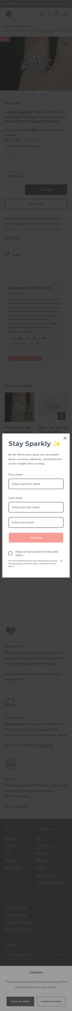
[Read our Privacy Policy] (61, 561)
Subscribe (36, 537)
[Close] (65, 438)
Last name (15, 498)
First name (15, 474)
